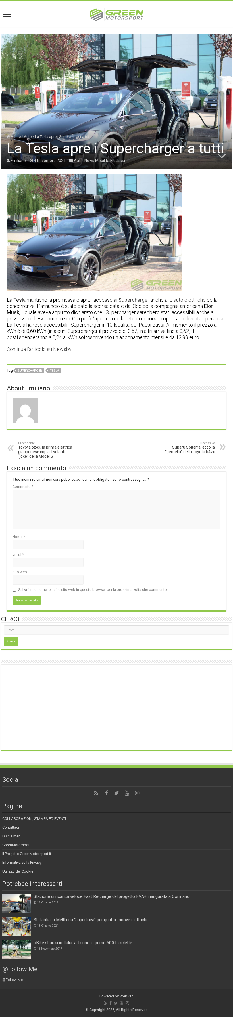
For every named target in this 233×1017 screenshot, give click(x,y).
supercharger (30, 371)
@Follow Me (20, 969)
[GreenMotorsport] (116, 14)
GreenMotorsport (16, 845)
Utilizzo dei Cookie (17, 871)
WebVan (127, 996)
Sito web (20, 572)
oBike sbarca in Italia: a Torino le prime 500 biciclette (83, 942)
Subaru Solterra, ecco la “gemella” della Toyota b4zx (190, 447)
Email (18, 554)
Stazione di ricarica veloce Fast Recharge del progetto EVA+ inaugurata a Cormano (112, 896)
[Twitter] (116, 793)
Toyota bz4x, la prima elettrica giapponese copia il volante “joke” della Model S (45, 450)
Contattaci (10, 827)
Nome (19, 537)
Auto (28, 137)
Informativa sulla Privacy (21, 862)
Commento (23, 486)
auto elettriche (190, 300)
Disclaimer (11, 836)
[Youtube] (126, 793)
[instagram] (137, 793)
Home (15, 137)
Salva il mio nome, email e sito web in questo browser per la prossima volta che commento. (93, 589)
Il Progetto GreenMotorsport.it (26, 854)
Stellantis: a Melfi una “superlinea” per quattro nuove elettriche (91, 919)
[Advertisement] (116, 707)
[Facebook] (106, 793)
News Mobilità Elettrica (104, 160)
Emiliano (18, 160)
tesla (54, 371)
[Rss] (96, 793)
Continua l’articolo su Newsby (39, 349)
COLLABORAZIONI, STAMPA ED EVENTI (34, 818)
